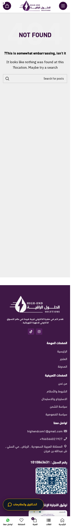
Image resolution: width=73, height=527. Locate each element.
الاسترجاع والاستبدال (54, 399)
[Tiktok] (31, 331)
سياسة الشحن (58, 406)
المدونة (62, 366)
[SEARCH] (7, 78)
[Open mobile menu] (63, 6)
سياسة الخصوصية (56, 414)
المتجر (63, 359)
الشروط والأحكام (57, 391)
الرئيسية (62, 351)
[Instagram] (39, 331)
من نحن (62, 383)
